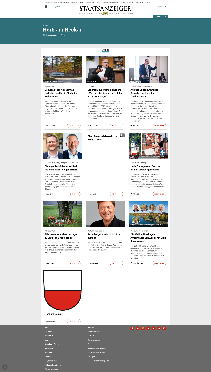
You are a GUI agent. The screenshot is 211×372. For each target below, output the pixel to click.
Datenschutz (50, 332)
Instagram (143, 328)
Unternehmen (49, 2)
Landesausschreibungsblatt (98, 361)
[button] (5, 367)
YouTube (148, 328)
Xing (153, 328)
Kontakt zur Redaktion (53, 344)
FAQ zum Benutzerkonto (54, 365)
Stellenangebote (94, 340)
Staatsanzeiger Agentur (93, 2)
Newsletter (139, 2)
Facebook (132, 328)
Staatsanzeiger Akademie (110, 2)
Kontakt (147, 2)
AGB (46, 327)
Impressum (49, 336)
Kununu (164, 328)
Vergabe (81, 2)
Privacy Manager (51, 369)
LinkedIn (158, 328)
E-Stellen (74, 2)
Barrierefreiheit (93, 332)
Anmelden (162, 7)
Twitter (137, 328)
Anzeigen (123, 2)
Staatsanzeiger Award (62, 2)
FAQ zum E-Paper (51, 361)
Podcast (48, 357)
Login (47, 340)
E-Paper (157, 16)
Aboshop (131, 2)
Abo (165, 16)
